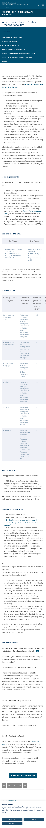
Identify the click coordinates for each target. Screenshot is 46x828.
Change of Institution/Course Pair (13, 49)
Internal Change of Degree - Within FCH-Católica (18, 53)
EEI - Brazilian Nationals (10, 42)
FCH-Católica (8, 12)
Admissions (7, 14)
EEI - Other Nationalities (11, 46)
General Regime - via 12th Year (12, 38)
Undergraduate (25, 12)
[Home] (15, 5)
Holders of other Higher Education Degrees (17, 57)
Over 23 (4, 61)
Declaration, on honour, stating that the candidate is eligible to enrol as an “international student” (23, 522)
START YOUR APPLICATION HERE (23, 775)
